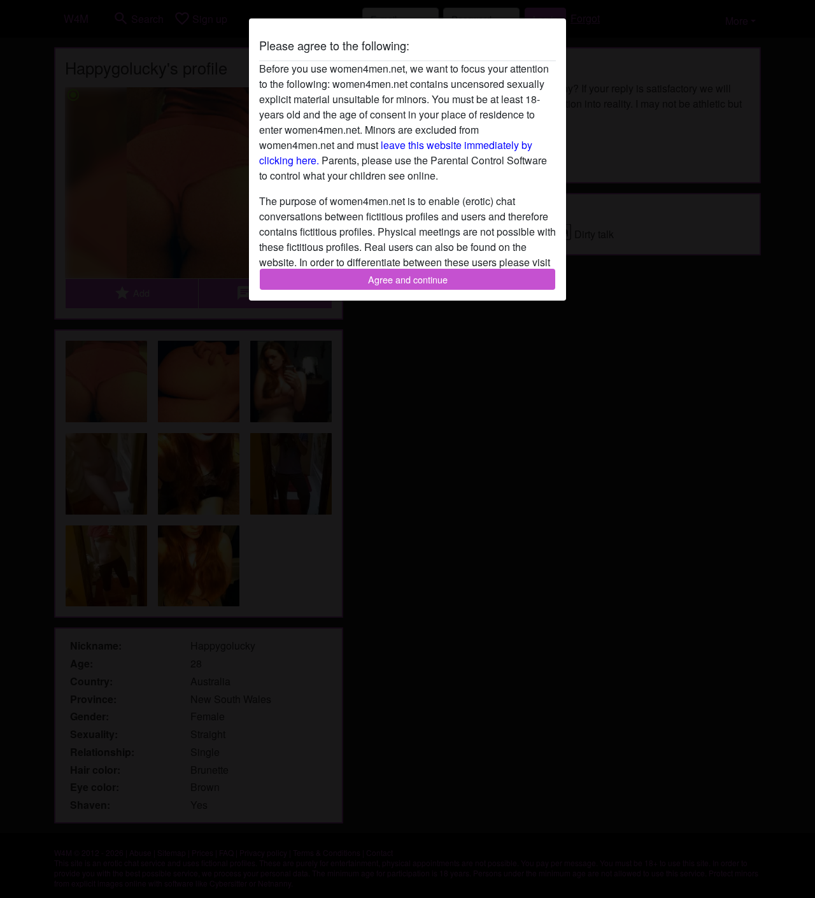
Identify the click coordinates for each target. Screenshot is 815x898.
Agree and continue (408, 279)
